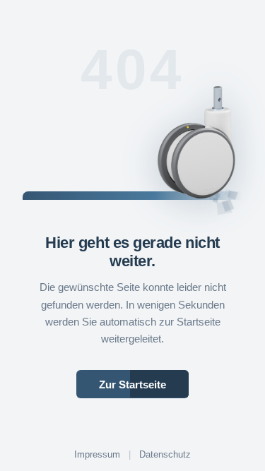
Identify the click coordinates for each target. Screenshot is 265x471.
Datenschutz (165, 454)
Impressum (97, 454)
